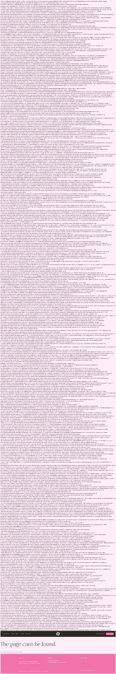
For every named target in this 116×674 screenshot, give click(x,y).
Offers (12, 633)
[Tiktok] (86, 661)
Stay (8, 633)
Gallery (22, 633)
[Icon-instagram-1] (84, 661)
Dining (17, 633)
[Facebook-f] (81, 661)
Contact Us (28, 633)
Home (5, 633)
